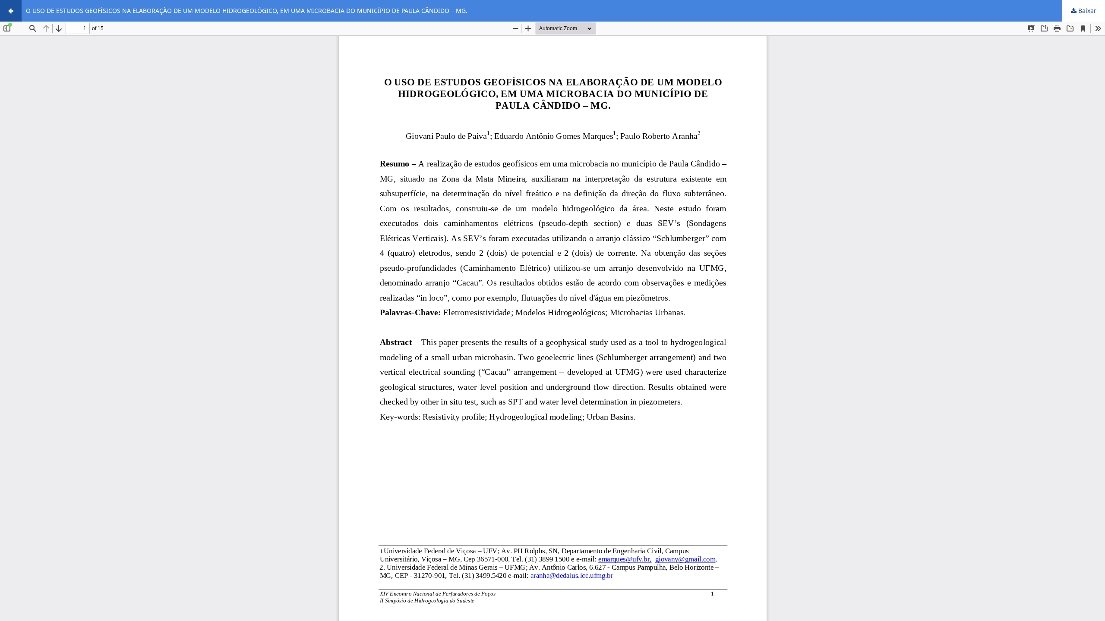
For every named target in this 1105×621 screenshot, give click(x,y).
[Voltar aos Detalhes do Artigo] (11, 11)
